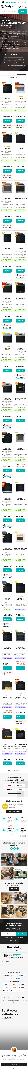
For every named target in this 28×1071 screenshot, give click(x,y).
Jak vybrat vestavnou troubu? (13, 57)
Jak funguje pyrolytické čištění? (14, 60)
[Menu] (2, 6)
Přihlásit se (21, 934)
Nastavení (14, 1068)
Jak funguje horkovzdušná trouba (15, 65)
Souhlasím (14, 1064)
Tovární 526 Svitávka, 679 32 (14, 885)
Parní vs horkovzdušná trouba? (14, 63)
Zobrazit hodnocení (14, 811)
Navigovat (14, 888)
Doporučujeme (21, 74)
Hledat (23, 11)
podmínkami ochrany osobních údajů (14, 939)
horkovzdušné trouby (13, 48)
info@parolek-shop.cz (16, 957)
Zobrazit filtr (14, 77)
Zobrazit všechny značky (14, 793)
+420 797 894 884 (15, 954)
